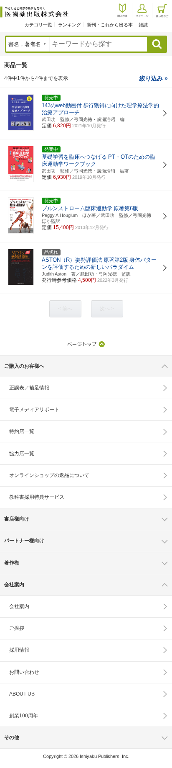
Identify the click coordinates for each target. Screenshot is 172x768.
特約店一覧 (21, 431)
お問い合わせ (24, 672)
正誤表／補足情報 (29, 388)
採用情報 (19, 650)
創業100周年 (23, 716)
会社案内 (19, 606)
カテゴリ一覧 (38, 24)
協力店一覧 (21, 453)
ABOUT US (22, 694)
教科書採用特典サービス (36, 497)
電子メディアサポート (34, 409)
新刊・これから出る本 (110, 24)
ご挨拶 (16, 628)
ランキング (69, 24)
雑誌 (143, 24)
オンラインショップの (49, 475)
